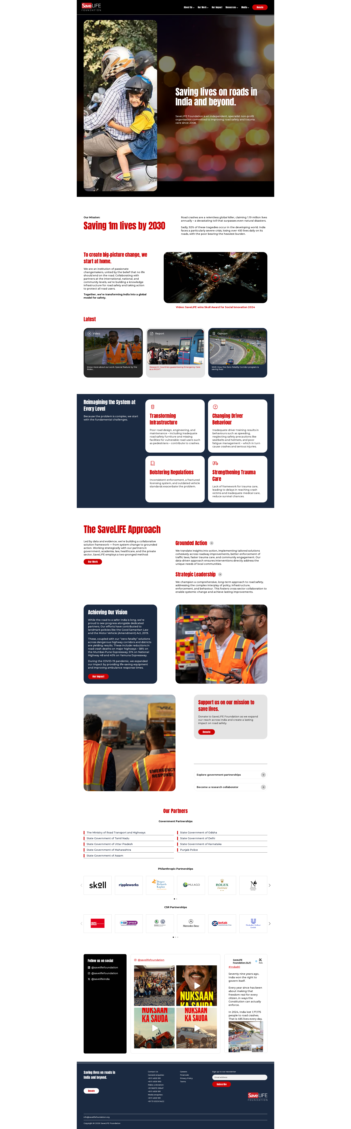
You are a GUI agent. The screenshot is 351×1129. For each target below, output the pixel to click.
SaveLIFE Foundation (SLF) (242, 961)
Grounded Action (191, 543)
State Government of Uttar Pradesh (110, 844)
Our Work (93, 562)
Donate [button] (260, 7)
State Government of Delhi (197, 838)
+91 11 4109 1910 (154, 1081)
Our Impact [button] (217, 7)
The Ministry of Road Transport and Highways (116, 832)
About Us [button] (188, 7)
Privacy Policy (186, 1078)
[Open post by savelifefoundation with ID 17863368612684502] (154, 1028)
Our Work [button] (202, 7)
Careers (183, 1072)
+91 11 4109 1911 (154, 1078)
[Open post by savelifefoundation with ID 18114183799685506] (196, 1028)
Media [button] (244, 7)
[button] (174, 898)
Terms (183, 1081)
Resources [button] (231, 7)
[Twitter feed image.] (246, 1032)
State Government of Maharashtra (109, 849)
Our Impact (98, 676)
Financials (184, 1075)
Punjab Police (189, 849)
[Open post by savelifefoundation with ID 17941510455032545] (196, 985)
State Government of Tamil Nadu (108, 838)
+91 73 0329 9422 (156, 1101)
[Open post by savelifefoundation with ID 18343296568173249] (154, 985)
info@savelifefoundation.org (97, 1117)
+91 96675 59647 (155, 1088)
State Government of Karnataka (201, 844)
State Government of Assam (105, 855)
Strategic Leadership (196, 574)
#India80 (234, 967)
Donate (206, 732)
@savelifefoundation (151, 960)
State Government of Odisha (198, 832)
